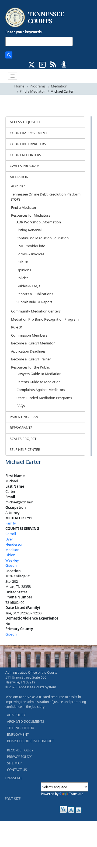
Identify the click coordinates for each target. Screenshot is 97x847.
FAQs (20, 405)
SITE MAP (14, 763)
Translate (76, 793)
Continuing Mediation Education (42, 238)
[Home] (35, 17)
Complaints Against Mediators (40, 389)
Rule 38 (22, 261)
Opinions (23, 270)
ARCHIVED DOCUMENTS (25, 721)
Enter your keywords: (24, 32)
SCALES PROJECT (23, 438)
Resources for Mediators (30, 215)
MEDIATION (19, 176)
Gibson (11, 565)
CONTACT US (17, 769)
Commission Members (29, 335)
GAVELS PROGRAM (25, 165)
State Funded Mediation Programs (44, 397)
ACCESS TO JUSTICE (25, 121)
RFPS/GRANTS (21, 427)
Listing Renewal (28, 229)
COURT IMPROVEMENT (28, 133)
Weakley (12, 560)
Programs (38, 86)
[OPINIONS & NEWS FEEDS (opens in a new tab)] (53, 64)
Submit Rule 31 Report (34, 301)
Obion (10, 554)
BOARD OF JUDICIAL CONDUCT (30, 741)
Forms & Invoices (30, 254)
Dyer (9, 539)
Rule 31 (17, 327)
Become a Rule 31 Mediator (33, 343)
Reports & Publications (34, 293)
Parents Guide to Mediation (38, 381)
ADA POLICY (16, 715)
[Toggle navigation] (13, 76)
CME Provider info (30, 245)
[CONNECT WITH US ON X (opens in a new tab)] (31, 64)
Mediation (59, 86)
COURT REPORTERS (25, 154)
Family (10, 523)
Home (19, 86)
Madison (12, 549)
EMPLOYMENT (18, 734)
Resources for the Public (30, 367)
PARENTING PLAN (24, 416)
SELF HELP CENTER (25, 449)
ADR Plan (18, 186)
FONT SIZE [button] (13, 798)
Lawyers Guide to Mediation (38, 373)
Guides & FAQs (28, 286)
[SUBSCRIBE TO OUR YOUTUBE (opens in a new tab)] (42, 64)
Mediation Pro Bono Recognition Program (45, 319)
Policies (22, 277)
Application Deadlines (28, 351)
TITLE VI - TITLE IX (20, 728)
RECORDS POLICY (20, 750)
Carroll (10, 533)
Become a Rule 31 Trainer (31, 359)
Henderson (14, 544)
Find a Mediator (32, 91)
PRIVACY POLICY (19, 756)
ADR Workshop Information (38, 222)
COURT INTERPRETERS (28, 143)
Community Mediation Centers (36, 311)
